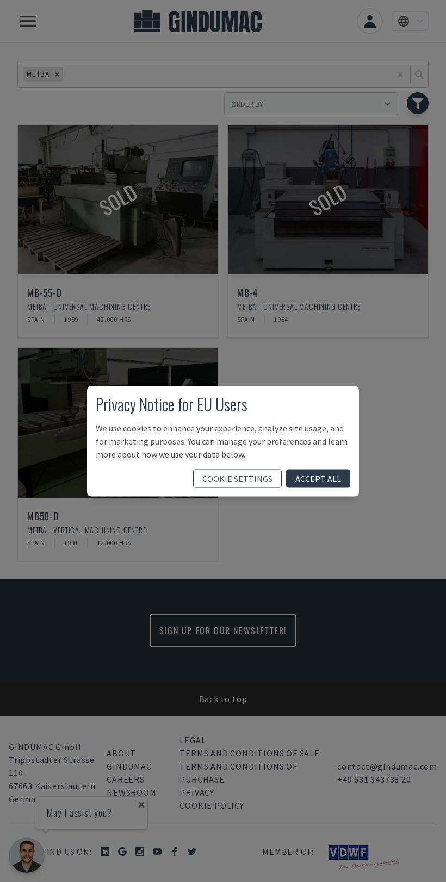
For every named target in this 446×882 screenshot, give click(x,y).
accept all (318, 478)
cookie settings (237, 478)
